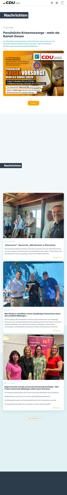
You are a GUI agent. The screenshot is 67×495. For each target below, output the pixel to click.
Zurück (33, 103)
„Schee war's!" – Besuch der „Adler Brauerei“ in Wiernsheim (30, 245)
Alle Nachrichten (33, 418)
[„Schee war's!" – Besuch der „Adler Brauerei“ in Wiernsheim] (33, 215)
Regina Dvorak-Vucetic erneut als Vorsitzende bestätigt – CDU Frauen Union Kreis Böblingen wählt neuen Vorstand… (32, 388)
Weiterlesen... (57, 257)
